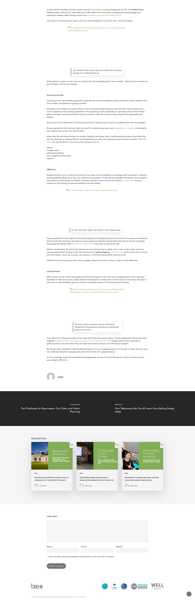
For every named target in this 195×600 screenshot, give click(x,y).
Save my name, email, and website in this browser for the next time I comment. (81, 556)
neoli (60, 376)
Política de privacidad (66, 597)
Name (50, 546)
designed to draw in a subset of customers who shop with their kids (82, 341)
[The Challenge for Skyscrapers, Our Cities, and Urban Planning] (49, 408)
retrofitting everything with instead (104, 15)
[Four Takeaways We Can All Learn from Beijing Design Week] (146, 408)
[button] (4, 5)
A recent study (128, 180)
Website (119, 546)
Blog (35, 473)
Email (84, 546)
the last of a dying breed (82, 244)
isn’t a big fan (124, 128)
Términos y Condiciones (79, 597)
